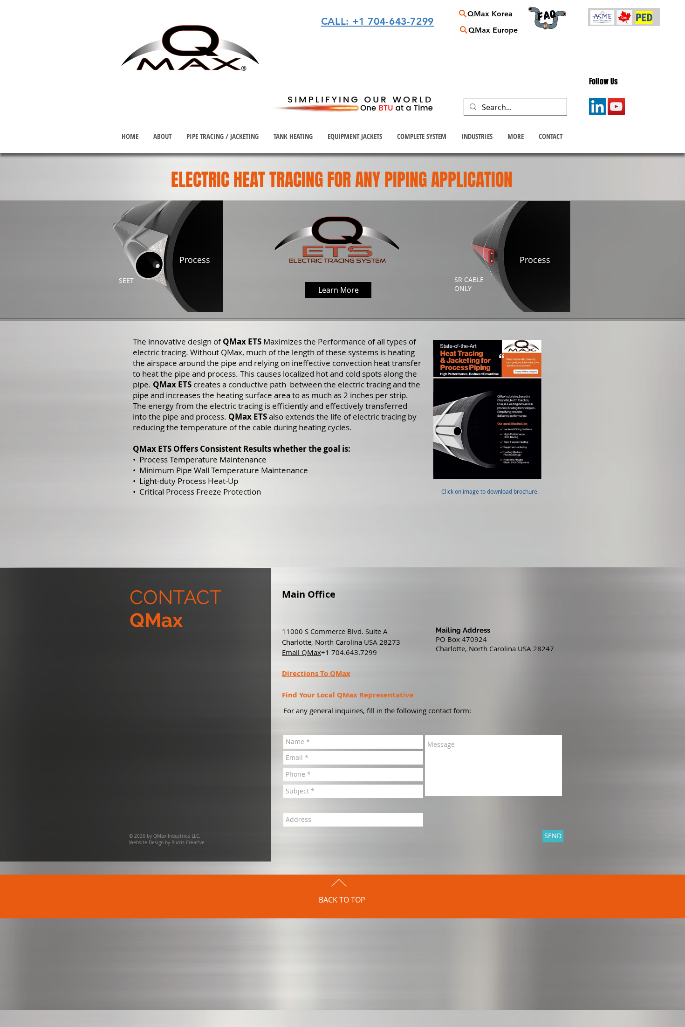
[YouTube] (616, 106)
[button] (222, 136)
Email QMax (301, 652)
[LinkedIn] (597, 106)
